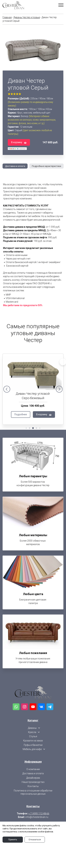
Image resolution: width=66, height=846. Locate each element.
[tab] (14, 166)
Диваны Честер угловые (26, 17)
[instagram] (24, 706)
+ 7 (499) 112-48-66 (38, 813)
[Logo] (33, 693)
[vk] (41, 706)
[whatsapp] (16, 706)
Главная (7, 17)
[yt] (33, 706)
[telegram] (50, 706)
